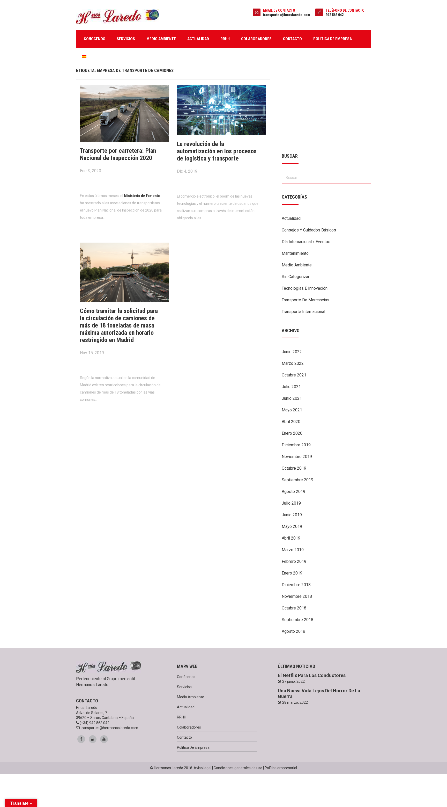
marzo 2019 (293, 549)
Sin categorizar (295, 276)
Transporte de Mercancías (305, 299)
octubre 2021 (294, 375)
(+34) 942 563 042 (94, 723)
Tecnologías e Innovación (304, 288)
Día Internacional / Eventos (306, 241)
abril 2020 (291, 421)
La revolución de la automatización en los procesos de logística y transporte (217, 151)
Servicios (126, 39)
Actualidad (198, 39)
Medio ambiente (161, 39)
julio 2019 (291, 503)
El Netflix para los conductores (312, 675)
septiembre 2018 (297, 619)
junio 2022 (292, 351)
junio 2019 (292, 514)
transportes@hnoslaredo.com (286, 15)
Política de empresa (332, 39)
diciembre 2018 (296, 584)
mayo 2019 (292, 526)
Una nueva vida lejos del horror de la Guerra (319, 693)
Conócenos (94, 39)
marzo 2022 (293, 363)
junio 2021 (292, 398)
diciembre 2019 (296, 444)
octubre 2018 (294, 608)
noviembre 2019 (297, 456)
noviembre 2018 (297, 596)
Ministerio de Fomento (142, 196)
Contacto (292, 39)
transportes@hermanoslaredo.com (109, 728)
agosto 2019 (293, 491)
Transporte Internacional (303, 311)
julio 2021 (291, 386)
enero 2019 (292, 573)
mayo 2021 (292, 410)
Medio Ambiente (297, 265)
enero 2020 (292, 433)
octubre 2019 (294, 468)
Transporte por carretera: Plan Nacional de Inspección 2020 (118, 154)
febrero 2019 (294, 561)
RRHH (225, 39)
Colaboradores (256, 39)
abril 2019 (291, 538)
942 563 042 (335, 15)
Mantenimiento (295, 253)
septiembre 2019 (297, 479)
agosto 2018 (293, 631)
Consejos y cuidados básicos (309, 230)
